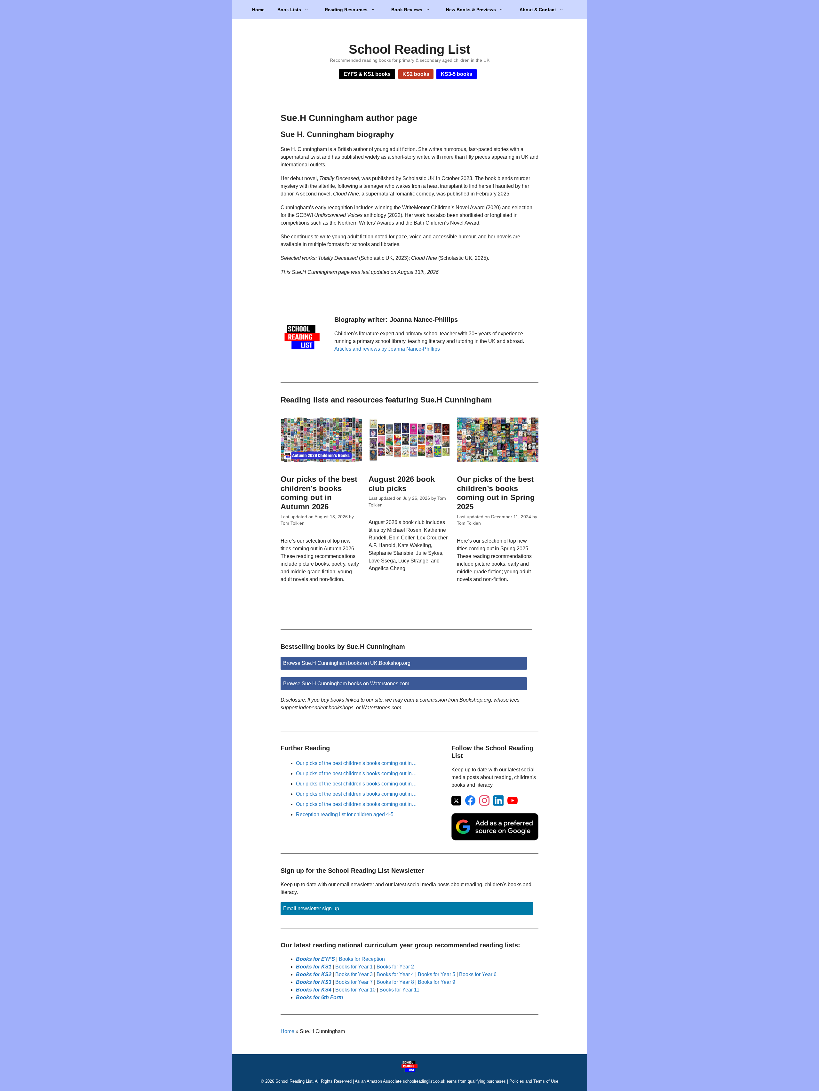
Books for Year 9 (436, 982)
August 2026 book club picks (402, 484)
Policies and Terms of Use (533, 1081)
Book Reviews (406, 9)
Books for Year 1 (354, 966)
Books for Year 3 (354, 974)
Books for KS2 (313, 974)
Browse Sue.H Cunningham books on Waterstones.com (346, 683)
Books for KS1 (313, 966)
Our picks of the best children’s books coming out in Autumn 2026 (319, 493)
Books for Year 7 (354, 982)
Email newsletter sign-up (311, 908)
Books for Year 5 (436, 974)
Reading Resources (346, 9)
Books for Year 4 (395, 974)
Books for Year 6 (478, 974)
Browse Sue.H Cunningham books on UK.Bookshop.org (346, 663)
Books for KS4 (313, 989)
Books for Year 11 (399, 989)
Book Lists (289, 9)
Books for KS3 (313, 982)
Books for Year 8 (395, 982)
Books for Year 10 (355, 989)
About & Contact (538, 9)
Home (258, 9)
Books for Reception (362, 959)
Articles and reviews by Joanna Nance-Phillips (387, 349)
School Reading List (409, 49)
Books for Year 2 (395, 966)
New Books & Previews (471, 9)
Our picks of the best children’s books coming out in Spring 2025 (496, 493)
